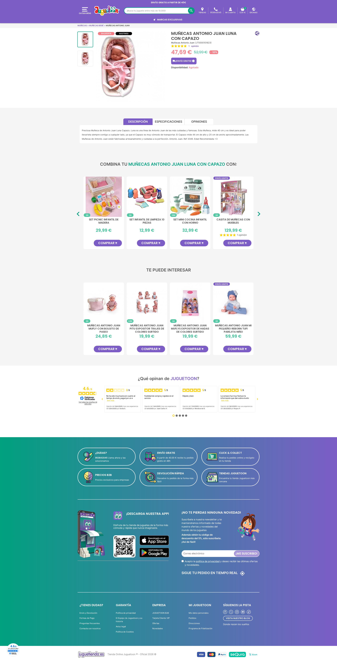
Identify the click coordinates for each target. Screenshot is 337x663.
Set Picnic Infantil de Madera (103, 221)
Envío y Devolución (88, 613)
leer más (110, 400)
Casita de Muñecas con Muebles (233, 221)
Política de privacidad (126, 613)
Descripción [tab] (138, 121)
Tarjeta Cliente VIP (161, 618)
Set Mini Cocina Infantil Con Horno (190, 221)
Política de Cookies (125, 631)
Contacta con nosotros (90, 628)
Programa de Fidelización (200, 628)
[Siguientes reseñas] (257, 399)
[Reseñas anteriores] (102, 399)
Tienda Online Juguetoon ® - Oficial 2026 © (131, 654)
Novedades (157, 628)
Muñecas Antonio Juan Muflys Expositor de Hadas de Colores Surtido (190, 328)
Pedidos (192, 618)
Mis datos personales (199, 613)
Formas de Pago (87, 618)
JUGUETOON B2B (160, 613)
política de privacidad (208, 561)
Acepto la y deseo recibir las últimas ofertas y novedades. (221, 563)
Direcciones (194, 623)
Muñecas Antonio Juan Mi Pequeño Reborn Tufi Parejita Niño (233, 328)
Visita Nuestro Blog (238, 618)
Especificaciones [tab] (168, 121)
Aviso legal (121, 626)
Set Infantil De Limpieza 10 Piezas (146, 221)
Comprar (107, 243)
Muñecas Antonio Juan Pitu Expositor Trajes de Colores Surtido (147, 328)
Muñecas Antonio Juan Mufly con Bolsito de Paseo (103, 328)
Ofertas (155, 623)
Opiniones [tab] (199, 121)
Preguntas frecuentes (90, 623)
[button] (257, 33)
